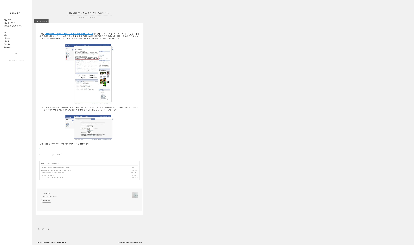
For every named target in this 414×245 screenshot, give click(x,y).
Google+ (64, 242)
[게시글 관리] (50, 154)
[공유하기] (47, 154)
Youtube (7, 44)
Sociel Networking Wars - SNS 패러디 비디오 (55, 167)
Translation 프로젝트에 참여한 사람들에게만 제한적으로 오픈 (69, 34)
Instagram (7, 47)
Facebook (53, 242)
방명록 (6, 41)
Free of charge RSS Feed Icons (51, 172)
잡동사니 (9, 23)
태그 (5, 35)
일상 (7, 20)
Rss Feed (39, 242)
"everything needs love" (49, 196)
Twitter (47, 242)
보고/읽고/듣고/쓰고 (13, 26)
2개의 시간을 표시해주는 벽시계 (51, 178)
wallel (140, 242)
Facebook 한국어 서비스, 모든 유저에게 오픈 (89, 13)
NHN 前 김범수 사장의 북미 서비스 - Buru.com (56, 170)
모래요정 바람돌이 (46, 175)
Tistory (128, 242)
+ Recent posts (43, 229)
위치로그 (7, 38)
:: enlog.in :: (16, 13)
